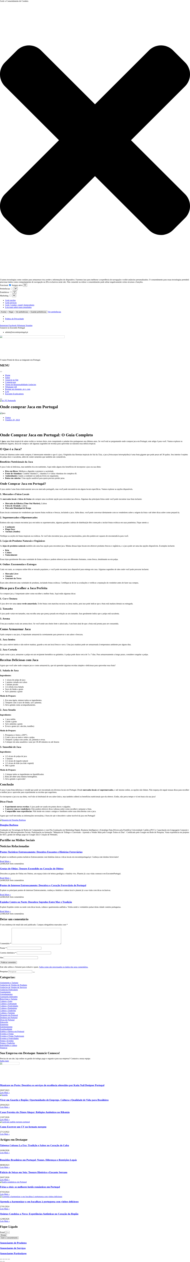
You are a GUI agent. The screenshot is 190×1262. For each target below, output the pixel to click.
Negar (11, 312)
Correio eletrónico (8, 953)
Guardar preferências (38, 312)
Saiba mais (4, 1061)
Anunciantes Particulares (13, 1253)
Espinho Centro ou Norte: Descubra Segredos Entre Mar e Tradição (36, 902)
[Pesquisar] (34, 972)
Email (2, 1232)
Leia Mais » (5, 1092)
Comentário (5, 943)
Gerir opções (10, 300)
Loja (7, 391)
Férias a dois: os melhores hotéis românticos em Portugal (30, 1187)
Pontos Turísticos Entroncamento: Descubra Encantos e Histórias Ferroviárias (41, 852)
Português (11, 400)
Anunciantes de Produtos (13, 1242)
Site (1, 957)
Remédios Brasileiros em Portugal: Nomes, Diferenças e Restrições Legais (38, 1160)
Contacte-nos (10, 382)
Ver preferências (22, 312)
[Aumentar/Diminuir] (1, 1259)
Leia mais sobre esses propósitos (18, 307)
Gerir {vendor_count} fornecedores (19, 305)
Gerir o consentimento (9, 1238)
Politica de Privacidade (14, 319)
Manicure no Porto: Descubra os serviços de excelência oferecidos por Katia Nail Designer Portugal (52, 1085)
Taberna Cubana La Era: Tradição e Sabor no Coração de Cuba (34, 1145)
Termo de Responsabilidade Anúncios (20, 384)
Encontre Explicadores (14, 394)
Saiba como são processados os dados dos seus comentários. (63, 967)
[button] (95, 140)
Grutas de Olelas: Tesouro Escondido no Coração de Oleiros (31, 868)
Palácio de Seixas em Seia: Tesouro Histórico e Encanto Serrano (33, 1172)
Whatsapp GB (11, 387)
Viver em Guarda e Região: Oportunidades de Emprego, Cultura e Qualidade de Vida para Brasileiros (54, 1100)
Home (7, 375)
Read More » (5, 861)
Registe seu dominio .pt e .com (17, 389)
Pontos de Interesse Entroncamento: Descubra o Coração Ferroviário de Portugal (43, 885)
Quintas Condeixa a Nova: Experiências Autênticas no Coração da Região (39, 1213)
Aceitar (3, 312)
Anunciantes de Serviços (13, 1248)
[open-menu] (1, 371)
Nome (3, 948)
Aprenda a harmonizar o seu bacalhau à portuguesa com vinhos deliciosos (39, 1201)
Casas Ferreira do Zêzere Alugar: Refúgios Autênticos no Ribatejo (35, 1112)
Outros (8, 417)
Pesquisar (4, 971)
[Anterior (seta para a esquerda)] (1, 1261)
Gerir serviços (11, 303)
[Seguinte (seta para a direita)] (4, 1261)
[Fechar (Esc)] (9, 1259)
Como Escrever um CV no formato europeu (23, 1126)
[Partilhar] (6, 1259)
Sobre (7, 377)
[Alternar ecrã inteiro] (4, 1259)
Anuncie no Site (11, 380)
